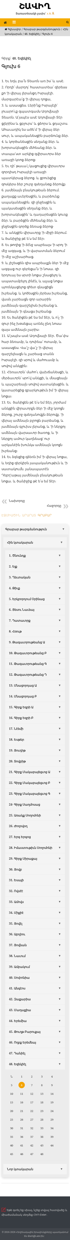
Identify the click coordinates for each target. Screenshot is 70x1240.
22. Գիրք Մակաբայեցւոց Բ (29, 783)
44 (51, 1145)
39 (51, 1137)
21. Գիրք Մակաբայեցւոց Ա (29, 772)
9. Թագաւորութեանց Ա (27, 642)
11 (21, 1094)
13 (41, 1094)
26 (21, 1119)
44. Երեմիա (18, 1021)
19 (51, 1102)
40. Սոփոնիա (19, 978)
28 (41, 1119)
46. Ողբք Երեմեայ (22, 1042)
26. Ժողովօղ (18, 826)
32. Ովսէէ (16, 891)
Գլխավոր (14, 29)
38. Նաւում (17, 956)
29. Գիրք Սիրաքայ (23, 858)
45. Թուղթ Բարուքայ (25, 1032)
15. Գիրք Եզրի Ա (21, 707)
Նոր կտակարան (20, 1169)
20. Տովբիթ (17, 761)
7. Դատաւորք (19, 620)
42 (31, 1145)
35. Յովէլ (15, 923)
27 (31, 1119)
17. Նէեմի (16, 729)
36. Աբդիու (17, 934)
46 (21, 1154)
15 (11, 1102)
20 (11, 1111)
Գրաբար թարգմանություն (42, 29)
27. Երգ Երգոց (20, 837)
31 (21, 1128)
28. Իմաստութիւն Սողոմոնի (30, 848)
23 (41, 1111)
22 (31, 1111)
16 (21, 1102)
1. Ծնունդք (17, 555)
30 (11, 1128)
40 (11, 1145)
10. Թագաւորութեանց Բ (28, 653)
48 (41, 1154)
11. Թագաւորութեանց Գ (28, 664)
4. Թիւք (14, 588)
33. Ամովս (16, 902)
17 (31, 1102)
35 (11, 1137)
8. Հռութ (15, 631)
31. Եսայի (16, 880)
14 (51, 1094)
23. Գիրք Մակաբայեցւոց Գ (29, 794)
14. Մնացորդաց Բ (23, 696)
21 (21, 1111)
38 (41, 1137)
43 (41, 1145)
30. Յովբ (15, 869)
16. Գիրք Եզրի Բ (21, 718)
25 (11, 1119)
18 (41, 1102)
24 (51, 1111)
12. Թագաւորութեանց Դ (28, 675)
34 (51, 1128)
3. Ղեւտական (19, 577)
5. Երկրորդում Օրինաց (27, 599)
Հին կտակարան (20, 542)
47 (31, 1154)
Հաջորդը (54, 505)
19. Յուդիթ (17, 750)
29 (51, 1119)
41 (21, 1145)
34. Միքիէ (16, 913)
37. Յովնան (18, 945)
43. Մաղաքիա (20, 1010)
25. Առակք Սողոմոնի (25, 815)
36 (21, 1137)
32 (31, 1128)
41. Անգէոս (17, 988)
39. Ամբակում (19, 967)
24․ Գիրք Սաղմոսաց (24, 804)
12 (31, 1094)
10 (11, 1094)
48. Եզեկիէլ (32, 34)
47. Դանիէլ (17, 1053)
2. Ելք (13, 566)
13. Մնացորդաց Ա (23, 685)
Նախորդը (17, 500)
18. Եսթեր (16, 739)
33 (41, 1128)
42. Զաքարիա (20, 999)
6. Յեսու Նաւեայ (21, 610)
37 (31, 1137)
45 (11, 1154)
